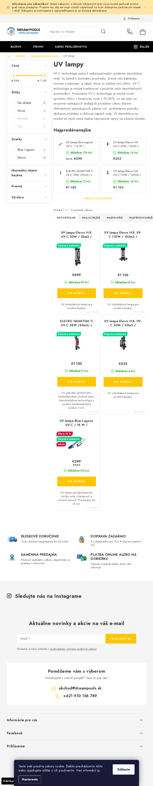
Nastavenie (30, 779)
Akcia (31, 110)
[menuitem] (18, 46)
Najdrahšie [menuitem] (115, 217)
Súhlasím (123, 769)
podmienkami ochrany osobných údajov (73, 649)
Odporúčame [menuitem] (66, 217)
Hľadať (103, 32)
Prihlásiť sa (121, 639)
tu (98, 770)
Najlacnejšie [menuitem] (91, 217)
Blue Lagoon (31, 150)
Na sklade (31, 103)
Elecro (31, 157)
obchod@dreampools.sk (80, 688)
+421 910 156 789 (130, 32)
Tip (31, 126)
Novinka (31, 118)
